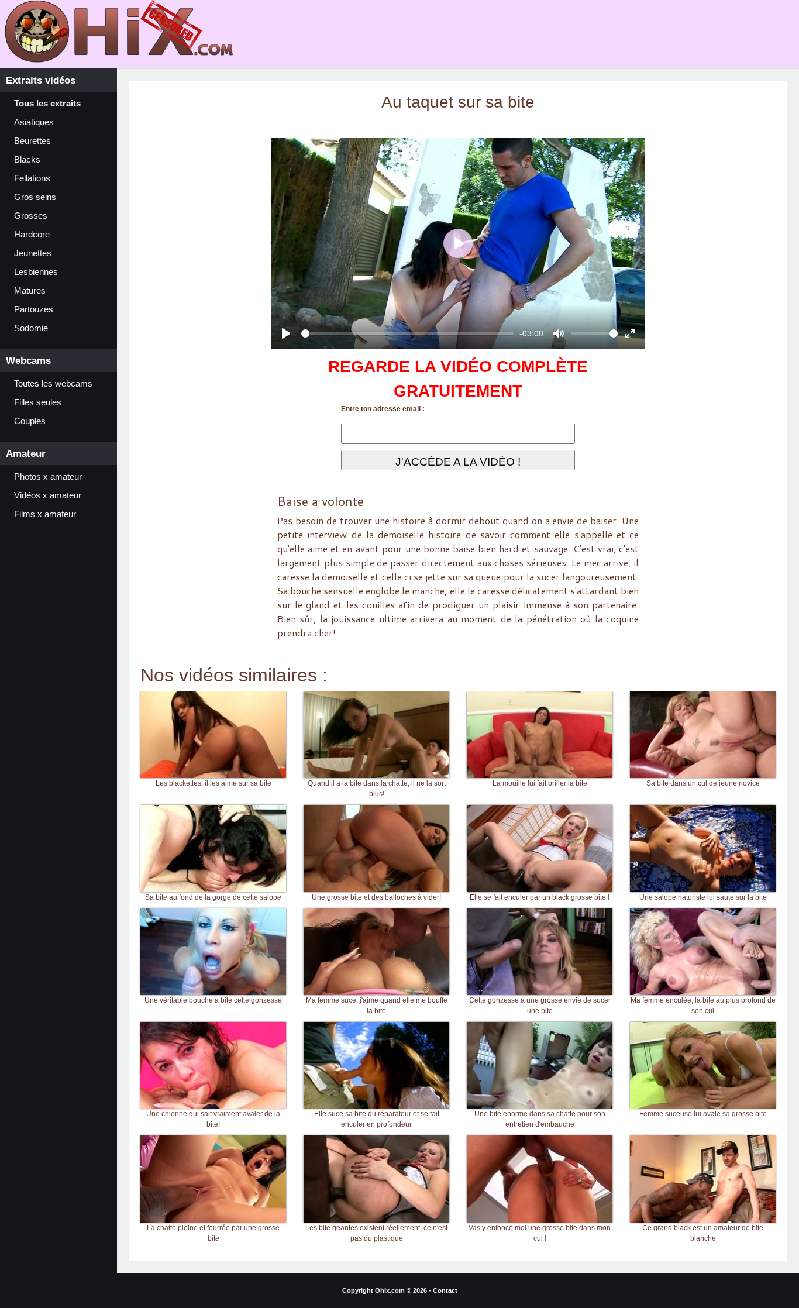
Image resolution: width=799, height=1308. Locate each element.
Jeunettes (32, 253)
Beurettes (32, 141)
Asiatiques (34, 122)
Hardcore (32, 234)
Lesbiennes (36, 272)
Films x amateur (45, 514)
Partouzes (33, 309)
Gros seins (35, 197)
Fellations (32, 178)
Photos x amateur (48, 476)
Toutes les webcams (53, 383)
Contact (445, 1290)
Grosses (30, 216)
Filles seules (37, 402)
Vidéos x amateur (47, 495)
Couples (30, 421)
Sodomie (31, 328)
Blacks (27, 159)
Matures (30, 290)
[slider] (407, 333)
